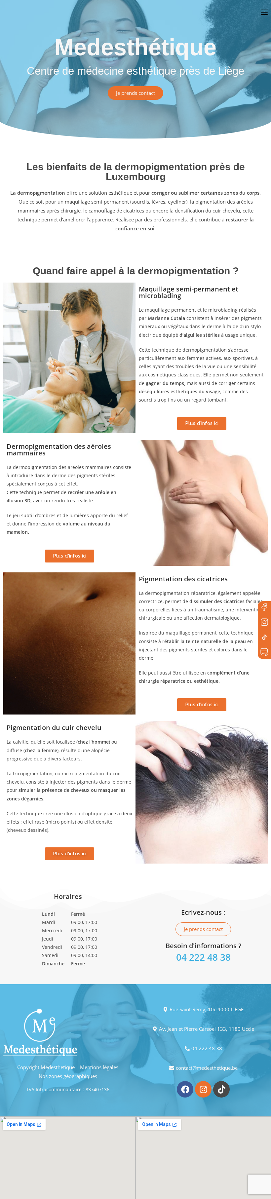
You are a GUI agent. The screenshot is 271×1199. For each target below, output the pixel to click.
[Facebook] (264, 607)
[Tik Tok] (264, 637)
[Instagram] (203, 1089)
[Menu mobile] (266, 12)
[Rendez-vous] (264, 652)
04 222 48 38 (203, 957)
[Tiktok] (221, 1089)
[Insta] (264, 622)
